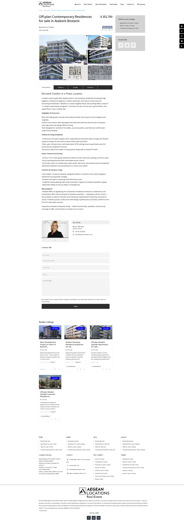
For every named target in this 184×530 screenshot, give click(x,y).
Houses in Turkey (100, 467)
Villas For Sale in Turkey (127, 26)
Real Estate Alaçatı (127, 441)
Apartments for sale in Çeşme (76, 444)
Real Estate (113, 4)
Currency (142, 4)
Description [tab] (46, 87)
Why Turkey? (88, 4)
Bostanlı (45, 30)
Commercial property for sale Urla (105, 450)
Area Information (101, 4)
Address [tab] (61, 87)
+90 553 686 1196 (74, 465)
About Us (78, 4)
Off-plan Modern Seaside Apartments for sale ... (99, 344)
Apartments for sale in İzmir (49, 444)
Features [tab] (90, 87)
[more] (47, 359)
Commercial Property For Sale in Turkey (133, 467)
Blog (122, 4)
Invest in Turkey (99, 459)
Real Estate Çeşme (73, 441)
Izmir (40, 30)
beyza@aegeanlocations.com (83, 234)
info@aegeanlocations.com (77, 469)
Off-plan (51, 27)
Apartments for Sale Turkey (130, 465)
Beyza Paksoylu (55, 229)
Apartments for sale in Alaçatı (131, 444)
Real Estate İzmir (45, 441)
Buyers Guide (99, 479)
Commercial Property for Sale (129, 28)
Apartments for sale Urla (102, 444)
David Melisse (71, 366)
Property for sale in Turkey (103, 465)
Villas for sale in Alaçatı (129, 447)
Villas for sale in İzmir (47, 447)
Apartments (47, 10)
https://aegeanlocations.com (77, 473)
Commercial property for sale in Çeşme (79, 450)
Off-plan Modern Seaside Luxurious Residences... (47, 394)
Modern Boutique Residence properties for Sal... (74, 344)
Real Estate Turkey (127, 459)
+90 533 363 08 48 (80, 231)
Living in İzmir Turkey (101, 473)
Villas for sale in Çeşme (74, 447)
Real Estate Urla (99, 441)
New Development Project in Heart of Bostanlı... (48, 344)
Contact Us (130, 4)
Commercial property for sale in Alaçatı (133, 450)
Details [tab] (75, 87)
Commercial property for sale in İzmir (51, 450)
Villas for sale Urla (100, 447)
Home (40, 10)
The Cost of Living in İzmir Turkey (104, 476)
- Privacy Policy (43, 510)
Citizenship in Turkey (101, 462)
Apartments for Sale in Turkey (129, 23)
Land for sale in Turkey (101, 470)
